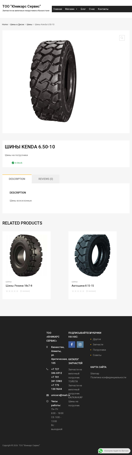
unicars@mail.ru (60, 395)
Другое (97, 339)
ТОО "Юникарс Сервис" (21, 6)
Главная (57, 9)
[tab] (17, 179)
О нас (92, 9)
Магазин (69, 9)
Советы (97, 355)
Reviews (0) (45, 178)
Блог (83, 9)
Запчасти (98, 344)
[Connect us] (71, 344)
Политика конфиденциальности (108, 377)
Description (17, 178)
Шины (29, 24)
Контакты (103, 9)
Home (5, 24)
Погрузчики (99, 349)
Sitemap (94, 373)
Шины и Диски (17, 24)
